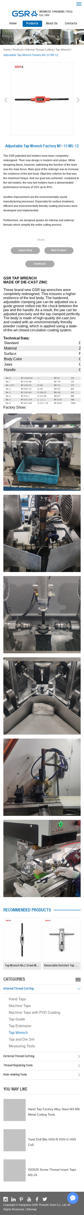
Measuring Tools (22, 1046)
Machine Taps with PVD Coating (34, 1012)
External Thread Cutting (18, 1056)
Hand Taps (17, 999)
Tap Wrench (63, 49)
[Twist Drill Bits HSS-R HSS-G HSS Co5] (15, 1140)
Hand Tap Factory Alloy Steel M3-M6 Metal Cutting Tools (54, 1111)
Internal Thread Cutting (40, 49)
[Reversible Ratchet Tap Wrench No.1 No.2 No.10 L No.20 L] (61, 940)
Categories (14, 979)
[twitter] (45, 1199)
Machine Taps (20, 1006)
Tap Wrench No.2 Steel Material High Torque (23, 965)
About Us (52, 23)
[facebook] (37, 1199)
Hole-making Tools (15, 1074)
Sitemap (31, 1209)
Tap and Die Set (21, 1039)
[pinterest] (21, 1199)
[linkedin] (13, 1199)
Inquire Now (25, 250)
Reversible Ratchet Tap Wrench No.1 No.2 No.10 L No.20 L (62, 965)
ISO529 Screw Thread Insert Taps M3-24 (52, 1172)
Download (39, 264)
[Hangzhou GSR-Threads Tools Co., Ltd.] (24, 14)
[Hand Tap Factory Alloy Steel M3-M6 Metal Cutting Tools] (15, 1110)
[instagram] (5, 1199)
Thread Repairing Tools (18, 1065)
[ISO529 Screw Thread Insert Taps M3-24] (15, 1170)
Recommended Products (27, 910)
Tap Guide (17, 1019)
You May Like (15, 1089)
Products (32, 23)
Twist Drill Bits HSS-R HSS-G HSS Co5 (52, 1142)
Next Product (59, 250)
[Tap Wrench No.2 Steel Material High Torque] (22, 940)
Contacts (71, 23)
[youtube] (29, 1199)
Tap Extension (20, 1026)
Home (13, 23)
